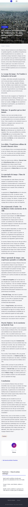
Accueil (2, 46)
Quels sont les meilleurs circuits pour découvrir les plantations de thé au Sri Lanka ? (13, 480)
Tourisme (4, 26)
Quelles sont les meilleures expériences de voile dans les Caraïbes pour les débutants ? (13, 489)
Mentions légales (11, 500)
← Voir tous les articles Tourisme (9, 460)
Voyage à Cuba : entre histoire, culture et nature (12, 485)
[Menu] (16, 1)
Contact (18, 500)
